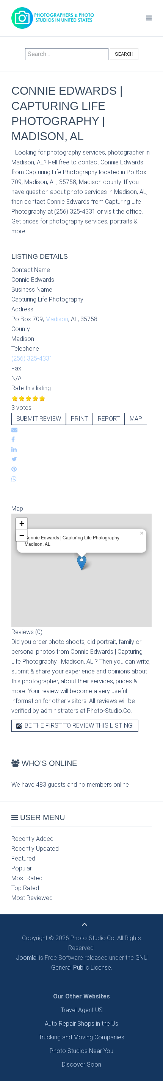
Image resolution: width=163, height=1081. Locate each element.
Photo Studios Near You (81, 1050)
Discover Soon (81, 1064)
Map (136, 418)
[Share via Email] (14, 429)
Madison (56, 319)
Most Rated (26, 878)
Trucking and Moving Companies (81, 1037)
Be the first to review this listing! (78, 725)
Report (109, 418)
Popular (21, 868)
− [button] (21, 535)
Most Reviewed (32, 897)
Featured (23, 858)
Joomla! (27, 957)
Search (124, 54)
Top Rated (25, 888)
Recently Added (32, 838)
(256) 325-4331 (32, 358)
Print (79, 418)
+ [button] (21, 523)
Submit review (38, 418)
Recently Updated (35, 848)
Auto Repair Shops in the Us (81, 1023)
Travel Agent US (82, 1010)
